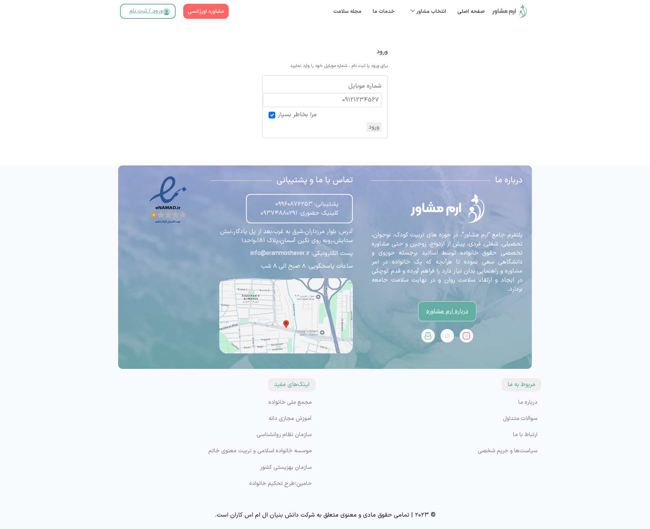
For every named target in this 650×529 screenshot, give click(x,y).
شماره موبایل (364, 86)
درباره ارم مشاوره (447, 311)
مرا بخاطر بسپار (297, 114)
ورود (374, 127)
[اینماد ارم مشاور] (167, 200)
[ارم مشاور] (509, 11)
